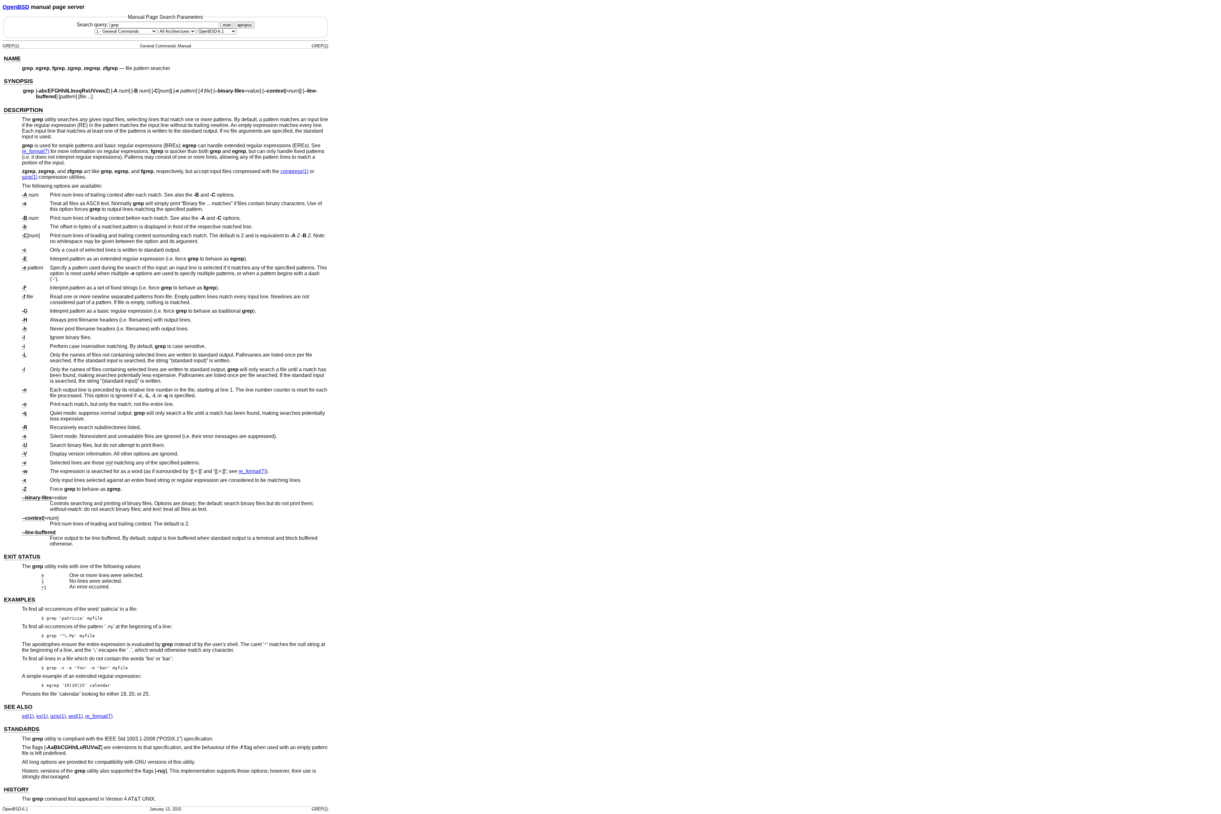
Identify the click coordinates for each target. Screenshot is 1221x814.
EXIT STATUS (22, 556)
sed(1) (75, 716)
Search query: (93, 24)
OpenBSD (16, 7)
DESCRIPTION (23, 110)
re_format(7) (35, 151)
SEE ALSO (18, 707)
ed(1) (28, 716)
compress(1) (294, 171)
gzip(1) (30, 177)
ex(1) (42, 716)
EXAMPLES (19, 599)
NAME (12, 58)
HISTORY (16, 789)
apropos (244, 25)
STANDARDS (21, 729)
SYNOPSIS (18, 81)
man (227, 25)
